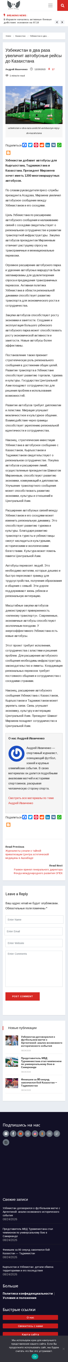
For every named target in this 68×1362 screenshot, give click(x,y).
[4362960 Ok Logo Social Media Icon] (42, 1133)
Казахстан (20, 36)
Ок (35, 1356)
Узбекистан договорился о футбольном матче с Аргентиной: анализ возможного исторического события (41, 1041)
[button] (57, 22)
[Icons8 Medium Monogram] (27, 1133)
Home (8, 36)
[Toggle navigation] (50, 5)
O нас (30, 1317)
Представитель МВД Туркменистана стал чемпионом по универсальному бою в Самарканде (41, 1062)
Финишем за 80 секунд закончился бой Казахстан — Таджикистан (39, 1083)
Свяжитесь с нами (30, 1326)
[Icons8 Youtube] (20, 1133)
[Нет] (63, 1349)
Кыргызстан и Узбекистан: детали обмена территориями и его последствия (28, 1268)
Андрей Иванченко (16, 69)
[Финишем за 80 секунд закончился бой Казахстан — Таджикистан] (11, 1083)
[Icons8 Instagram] (35, 1133)
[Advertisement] (25, 1171)
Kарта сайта (30, 1334)
